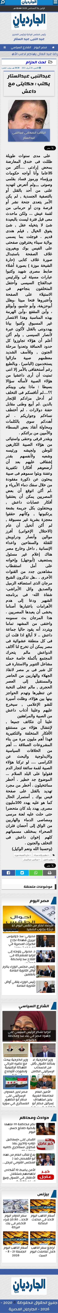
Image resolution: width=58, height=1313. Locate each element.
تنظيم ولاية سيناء (41, 855)
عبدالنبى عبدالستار (31, 860)
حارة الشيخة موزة (22, 855)
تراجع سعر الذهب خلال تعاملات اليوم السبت (42, 1251)
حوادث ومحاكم (34, 1118)
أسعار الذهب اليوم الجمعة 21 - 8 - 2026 (16, 1251)
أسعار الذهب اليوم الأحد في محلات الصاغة (43, 1219)
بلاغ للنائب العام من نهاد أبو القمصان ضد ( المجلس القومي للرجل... (18, 1159)
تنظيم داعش (48, 860)
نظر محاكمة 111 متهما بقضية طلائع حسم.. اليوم (19, 1128)
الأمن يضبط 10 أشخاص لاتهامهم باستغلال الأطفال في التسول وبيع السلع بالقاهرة (19, 1174)
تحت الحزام (36, 62)
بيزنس (43, 1194)
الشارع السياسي (34, 1006)
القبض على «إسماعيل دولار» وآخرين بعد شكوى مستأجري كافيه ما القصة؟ (19, 1144)
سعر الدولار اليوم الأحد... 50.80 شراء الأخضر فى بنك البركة (15, 1221)
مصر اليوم (39, 901)
